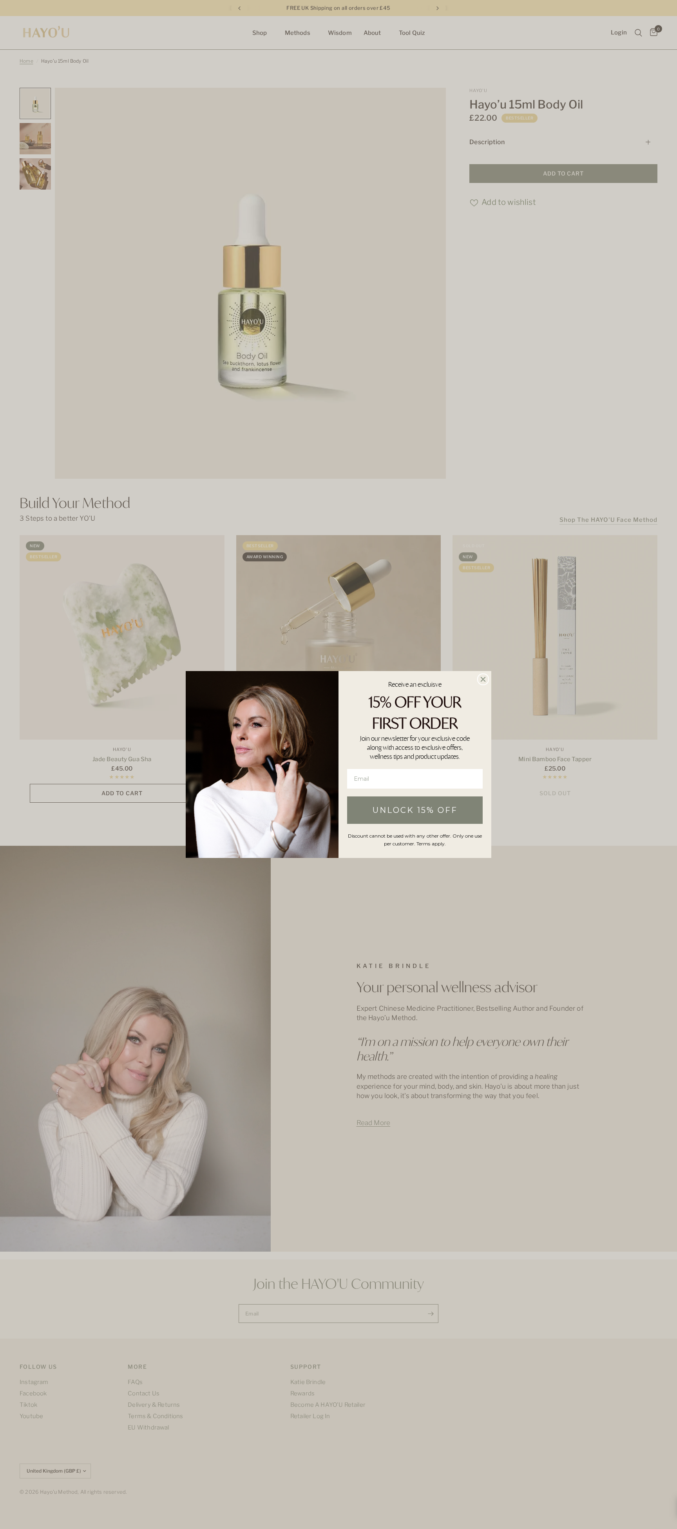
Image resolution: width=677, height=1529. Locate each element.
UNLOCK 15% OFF (415, 810)
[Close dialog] (483, 679)
